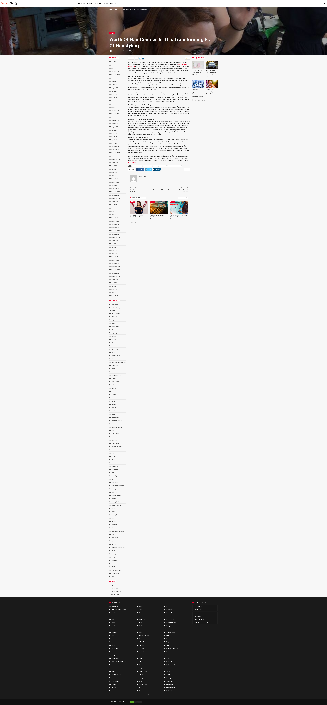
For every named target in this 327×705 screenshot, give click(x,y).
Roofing (114, 498)
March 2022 (114, 218)
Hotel (113, 430)
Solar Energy (115, 537)
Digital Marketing (116, 375)
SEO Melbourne (198, 606)
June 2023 (114, 169)
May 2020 (114, 289)
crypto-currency (116, 365)
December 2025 (115, 75)
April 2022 (114, 214)
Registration (98, 3)
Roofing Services (116, 502)
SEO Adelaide (198, 609)
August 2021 (114, 240)
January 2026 (115, 71)
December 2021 (115, 227)
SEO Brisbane (198, 616)
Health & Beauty (116, 417)
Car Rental (114, 346)
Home (113, 424)
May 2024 (114, 136)
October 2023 (115, 156)
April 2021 (114, 253)
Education (114, 378)
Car (112, 342)
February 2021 (115, 260)
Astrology (114, 316)
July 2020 (114, 283)
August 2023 (114, 162)
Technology (115, 550)
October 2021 (115, 234)
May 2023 (114, 172)
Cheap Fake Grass (116, 355)
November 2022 (115, 192)
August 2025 (114, 88)
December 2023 (115, 149)
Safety (113, 508)
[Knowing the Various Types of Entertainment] (212, 84)
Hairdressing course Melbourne (160, 166)
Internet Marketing (117, 446)
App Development (116, 313)
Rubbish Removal (116, 505)
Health (113, 414)
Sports (113, 541)
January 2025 (115, 110)
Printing (114, 489)
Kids (113, 453)
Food (113, 391)
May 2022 (114, 211)
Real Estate (115, 492)
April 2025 (114, 100)
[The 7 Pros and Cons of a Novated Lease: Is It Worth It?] (212, 65)
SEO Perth (197, 613)
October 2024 (115, 120)
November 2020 (115, 270)
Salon (113, 511)
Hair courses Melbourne (137, 166)
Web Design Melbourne (200, 619)
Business (114, 339)
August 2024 (114, 127)
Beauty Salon (115, 326)
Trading (114, 554)
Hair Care (114, 407)
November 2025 (115, 78)
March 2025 (114, 104)
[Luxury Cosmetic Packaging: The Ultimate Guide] (198, 65)
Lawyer (113, 459)
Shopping (114, 524)
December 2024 (115, 114)
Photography (115, 482)
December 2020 (115, 266)
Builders (114, 336)
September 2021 (116, 237)
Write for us (114, 3)
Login (106, 3)
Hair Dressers (115, 411)
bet (112, 329)
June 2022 (114, 208)
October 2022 (115, 195)
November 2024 (115, 117)
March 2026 (114, 68)
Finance (114, 388)
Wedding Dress (116, 573)
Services (114, 521)
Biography (114, 333)
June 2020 (114, 286)
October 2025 (115, 81)
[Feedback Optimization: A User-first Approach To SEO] (198, 84)
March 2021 (114, 257)
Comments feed (116, 591)
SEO (113, 518)
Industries (114, 437)
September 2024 (116, 123)
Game (113, 398)
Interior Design (115, 443)
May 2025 (114, 97)
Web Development (116, 570)
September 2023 (116, 159)
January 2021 (115, 263)
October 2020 (115, 273)
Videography (115, 563)
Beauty (113, 323)
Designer (114, 372)
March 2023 (114, 179)
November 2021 (115, 231)
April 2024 (114, 140)
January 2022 (115, 224)
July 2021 (114, 244)
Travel (113, 557)
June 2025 (114, 94)
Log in (113, 585)
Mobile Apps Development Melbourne (203, 622)
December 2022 (115, 188)
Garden (113, 401)
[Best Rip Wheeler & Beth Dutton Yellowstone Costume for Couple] (179, 207)
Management (115, 469)
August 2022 (114, 201)
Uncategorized (115, 560)
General (114, 404)
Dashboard (81, 3)
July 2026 (114, 61)
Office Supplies (116, 476)
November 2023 (115, 152)
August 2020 (114, 279)
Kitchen (114, 456)
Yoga (113, 576)
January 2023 (115, 185)
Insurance (114, 440)
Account (89, 3)
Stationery (114, 544)
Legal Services (115, 463)
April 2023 (114, 175)
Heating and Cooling (117, 420)
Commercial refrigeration (119, 362)
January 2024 (115, 146)
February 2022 (115, 221)
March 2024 (114, 143)
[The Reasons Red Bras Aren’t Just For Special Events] (139, 207)
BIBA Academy (132, 162)
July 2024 (114, 130)
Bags (113, 320)
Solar (113, 534)
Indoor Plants (115, 433)
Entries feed (114, 588)
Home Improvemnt (117, 427)
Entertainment (115, 381)
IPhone (113, 450)
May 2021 (114, 250)
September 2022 (116, 198)
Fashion (112, 33)
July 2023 (114, 166)
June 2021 (114, 247)
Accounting (115, 304)
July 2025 (114, 91)
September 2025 (116, 84)
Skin (113, 528)
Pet (112, 479)
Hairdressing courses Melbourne (174, 166)
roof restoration (116, 495)
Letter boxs (115, 466)
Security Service (116, 515)
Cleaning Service (116, 359)
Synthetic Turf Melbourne (118, 547)
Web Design (115, 567)
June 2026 (114, 65)
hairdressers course (148, 166)
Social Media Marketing (118, 531)
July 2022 (114, 205)
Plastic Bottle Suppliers (118, 485)
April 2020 (114, 292)
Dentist (113, 368)
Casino (113, 352)
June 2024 (114, 133)
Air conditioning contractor (119, 609)
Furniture (114, 394)
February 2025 (115, 107)
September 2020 (116, 276)
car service (115, 349)
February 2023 (115, 182)
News (113, 472)
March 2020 (114, 296)
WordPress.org (115, 594)
